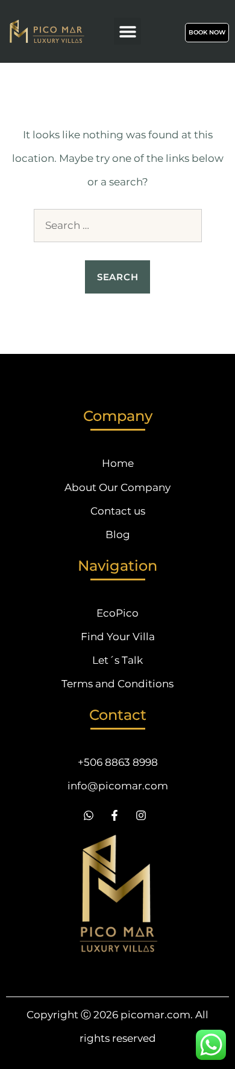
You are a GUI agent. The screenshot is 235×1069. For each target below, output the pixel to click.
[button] (127, 31)
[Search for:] (118, 225)
